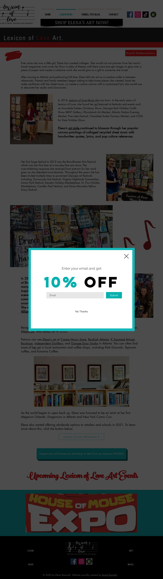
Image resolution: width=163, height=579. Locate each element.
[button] (81, 311)
